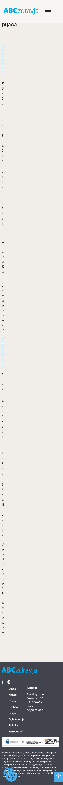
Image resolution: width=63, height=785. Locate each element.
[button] (58, 777)
